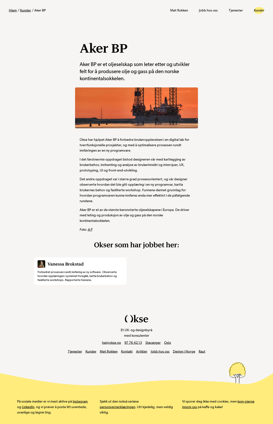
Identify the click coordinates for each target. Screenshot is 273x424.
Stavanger (153, 343)
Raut (202, 351)
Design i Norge (184, 351)
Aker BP (40, 10)
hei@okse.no (111, 343)
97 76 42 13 (133, 343)
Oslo (167, 343)
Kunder (25, 10)
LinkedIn (28, 407)
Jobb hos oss (208, 10)
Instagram (80, 401)
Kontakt (127, 351)
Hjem (13, 10)
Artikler (141, 351)
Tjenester (236, 10)
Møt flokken (179, 10)
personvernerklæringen (117, 407)
